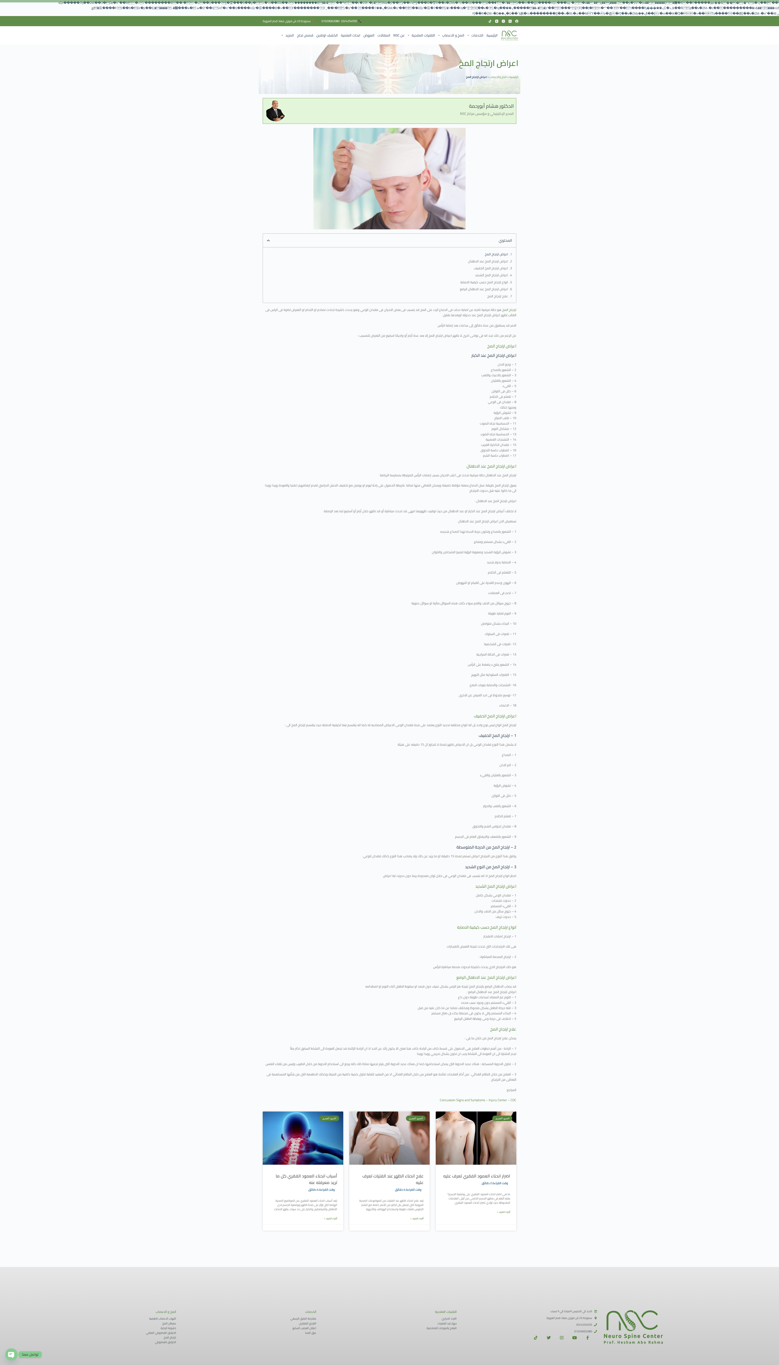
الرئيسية (492, 35)
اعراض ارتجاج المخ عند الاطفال (488, 261)
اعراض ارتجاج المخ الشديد (491, 275)
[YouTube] (496, 21)
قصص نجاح (305, 35)
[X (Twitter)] (510, 21)
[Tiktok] (536, 1338)
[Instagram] (503, 21)
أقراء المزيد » (503, 1212)
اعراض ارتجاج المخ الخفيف (491, 268)
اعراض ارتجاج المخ (496, 254)
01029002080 (330, 21)
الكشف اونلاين (327, 35)
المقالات (384, 35)
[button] (268, 240)
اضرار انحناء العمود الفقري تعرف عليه (476, 1176)
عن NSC (399, 35)
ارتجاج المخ (509, 310)
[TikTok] (490, 21)
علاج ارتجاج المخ (497, 296)
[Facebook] (516, 21)
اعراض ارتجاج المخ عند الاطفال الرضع (484, 289)
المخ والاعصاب (498, 77)
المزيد (289, 35)
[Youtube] (575, 1338)
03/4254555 (349, 21)
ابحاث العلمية (350, 35)
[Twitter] (549, 1338)
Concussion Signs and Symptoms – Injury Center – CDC (478, 1100)
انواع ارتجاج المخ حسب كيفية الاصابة (484, 282)
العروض (368, 35)
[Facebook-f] (588, 1338)
